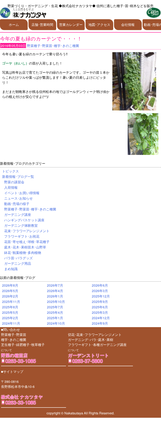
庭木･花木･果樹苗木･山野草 (25, 247)
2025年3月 (100, 312)
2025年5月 (10, 312)
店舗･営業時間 (42, 24)
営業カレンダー (71, 24)
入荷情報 (11, 187)
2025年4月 (55, 312)
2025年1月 (55, 317)
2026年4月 (55, 290)
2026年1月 (55, 296)
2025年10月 (56, 301)
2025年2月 (10, 317)
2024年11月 (11, 323)
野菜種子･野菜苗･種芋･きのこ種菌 (53, 45)
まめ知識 (11, 268)
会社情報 (128, 24)
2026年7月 (55, 285)
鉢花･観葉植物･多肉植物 (22, 252)
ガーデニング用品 (17, 263)
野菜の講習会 (14, 182)
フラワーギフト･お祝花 (21, 236)
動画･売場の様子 (16, 203)
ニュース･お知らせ (18, 198)
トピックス (10, 171)
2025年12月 (101, 296)
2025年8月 (10, 307)
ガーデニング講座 (17, 214)
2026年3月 (100, 290)
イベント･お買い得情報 (21, 192)
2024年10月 (56, 323)
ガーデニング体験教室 (21, 225)
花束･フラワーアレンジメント (26, 230)
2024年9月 (100, 323)
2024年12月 (101, 317)
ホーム (14, 24)
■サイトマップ (12, 371)
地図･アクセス (99, 24)
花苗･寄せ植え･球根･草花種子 (26, 241)
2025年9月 (100, 301)
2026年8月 (10, 285)
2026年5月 (10, 290)
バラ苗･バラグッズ (18, 258)
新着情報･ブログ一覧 (18, 176)
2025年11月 (11, 301)
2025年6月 (100, 307)
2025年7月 (55, 307)
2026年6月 (100, 285)
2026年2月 (10, 296)
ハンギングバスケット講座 (24, 220)
